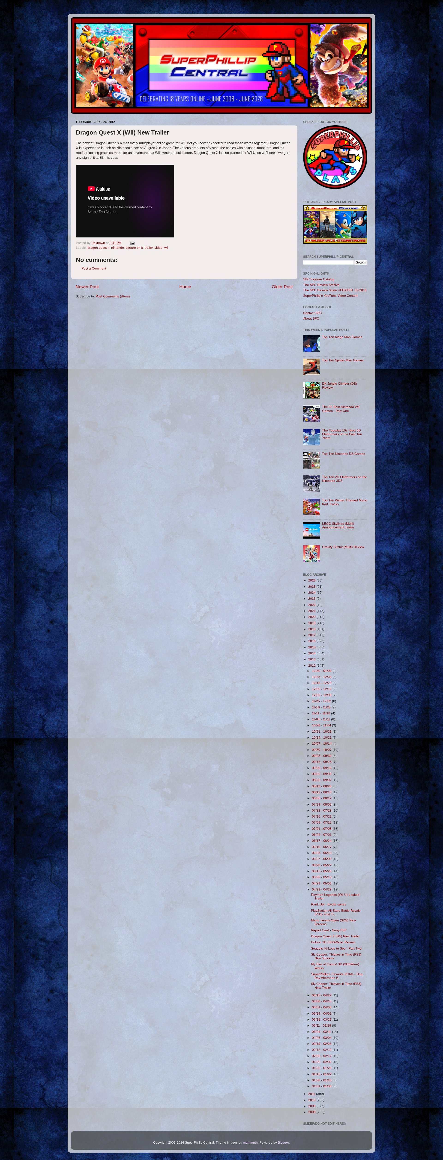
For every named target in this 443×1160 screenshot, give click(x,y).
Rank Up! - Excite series (328, 904)
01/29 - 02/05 (322, 1062)
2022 (312, 605)
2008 (312, 1112)
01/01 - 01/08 (322, 1086)
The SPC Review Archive (321, 285)
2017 (312, 635)
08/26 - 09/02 (322, 780)
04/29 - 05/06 (322, 883)
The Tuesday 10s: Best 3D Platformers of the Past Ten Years (342, 434)
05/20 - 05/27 (322, 865)
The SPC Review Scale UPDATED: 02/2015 (335, 290)
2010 (312, 1100)
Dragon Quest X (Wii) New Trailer (335, 936)
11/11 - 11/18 (321, 713)
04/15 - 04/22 (322, 995)
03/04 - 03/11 (322, 1032)
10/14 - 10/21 (322, 737)
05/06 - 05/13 (322, 877)
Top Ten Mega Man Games (342, 337)
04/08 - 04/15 (322, 1001)
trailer (149, 247)
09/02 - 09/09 (322, 774)
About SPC (311, 318)
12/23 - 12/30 (322, 677)
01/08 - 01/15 (322, 1080)
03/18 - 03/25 (322, 1019)
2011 (312, 1094)
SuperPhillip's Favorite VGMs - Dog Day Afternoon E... (336, 976)
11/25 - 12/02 (322, 701)
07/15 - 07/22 (322, 816)
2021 (312, 611)
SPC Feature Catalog (318, 279)
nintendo (117, 247)
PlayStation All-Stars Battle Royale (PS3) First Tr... (336, 912)
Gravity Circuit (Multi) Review (343, 547)
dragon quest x (98, 247)
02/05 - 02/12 (322, 1056)
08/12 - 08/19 (322, 792)
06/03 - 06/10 (322, 853)
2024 (312, 592)
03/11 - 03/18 (322, 1025)
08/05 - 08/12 (322, 798)
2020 (312, 617)
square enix (134, 247)
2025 (312, 586)
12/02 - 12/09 (322, 695)
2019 (312, 623)
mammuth (250, 1142)
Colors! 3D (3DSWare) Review (333, 942)
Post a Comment (94, 268)
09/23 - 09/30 (322, 756)
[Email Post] (132, 243)
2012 (312, 665)
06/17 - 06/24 (322, 840)
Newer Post (87, 286)
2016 (312, 641)
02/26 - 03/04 (322, 1038)
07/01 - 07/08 (322, 828)
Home (185, 286)
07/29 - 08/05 (322, 804)
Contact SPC (312, 313)
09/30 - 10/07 (322, 750)
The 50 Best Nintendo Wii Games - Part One (340, 408)
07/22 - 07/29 (322, 810)
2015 (312, 647)
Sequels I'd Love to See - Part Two (336, 948)
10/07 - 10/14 (322, 743)
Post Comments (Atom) (113, 296)
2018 (312, 629)
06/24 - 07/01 (322, 834)
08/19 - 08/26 (322, 786)
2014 (312, 653)
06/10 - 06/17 (322, 847)
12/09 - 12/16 (322, 689)
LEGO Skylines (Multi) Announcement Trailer (338, 525)
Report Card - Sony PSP (329, 930)
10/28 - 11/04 (322, 725)
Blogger (283, 1142)
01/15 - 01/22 (322, 1074)
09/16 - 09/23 (322, 762)
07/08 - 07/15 (322, 822)
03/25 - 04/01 (322, 1013)
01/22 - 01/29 (322, 1068)
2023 (312, 598)
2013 (312, 659)
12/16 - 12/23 (322, 683)
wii (166, 247)
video (158, 247)
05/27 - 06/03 (322, 859)
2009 (312, 1106)
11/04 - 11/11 (321, 719)
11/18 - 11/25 (322, 707)
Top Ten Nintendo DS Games (343, 454)
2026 (312, 580)
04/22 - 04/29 (322, 889)
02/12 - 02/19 (322, 1050)
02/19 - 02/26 (322, 1044)
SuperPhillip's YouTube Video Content (330, 295)
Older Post (282, 286)
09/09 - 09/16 (322, 768)
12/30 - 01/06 (322, 671)
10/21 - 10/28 (322, 731)
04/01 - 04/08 (322, 1007)
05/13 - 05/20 (322, 871)
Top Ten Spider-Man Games (343, 360)
